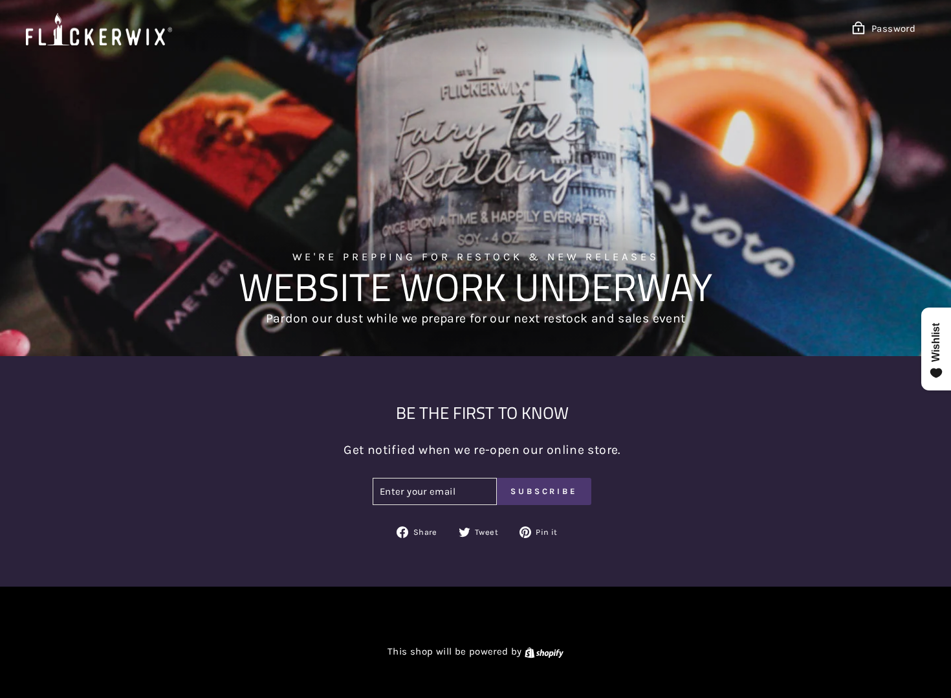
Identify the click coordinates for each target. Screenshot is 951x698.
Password (893, 28)
